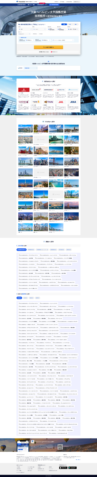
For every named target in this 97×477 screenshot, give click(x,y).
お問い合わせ (30, 470)
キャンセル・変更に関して (21, 472)
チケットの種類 (19, 470)
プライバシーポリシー (41, 470)
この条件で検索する (49, 47)
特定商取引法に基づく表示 (53, 470)
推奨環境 (50, 466)
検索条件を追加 (23, 37)
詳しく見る (78, 459)
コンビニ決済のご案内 (31, 466)
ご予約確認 (18, 466)
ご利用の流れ (19, 468)
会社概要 (39, 466)
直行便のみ (35, 33)
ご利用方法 (56, 1)
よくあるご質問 (30, 468)
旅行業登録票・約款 (41, 468)
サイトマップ (51, 468)
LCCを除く (41, 33)
